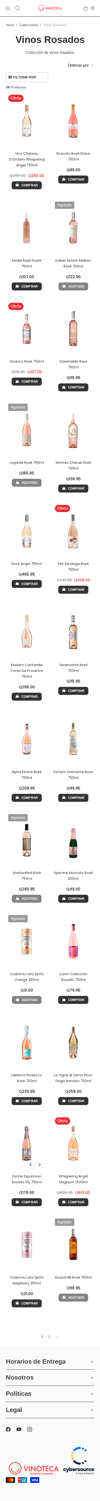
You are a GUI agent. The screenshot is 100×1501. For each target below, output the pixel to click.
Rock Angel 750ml (27, 563)
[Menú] (8, 8)
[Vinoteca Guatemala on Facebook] (11, 1429)
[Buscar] (17, 8)
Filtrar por (24, 77)
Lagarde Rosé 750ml (27, 462)
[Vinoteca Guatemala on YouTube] (22, 1429)
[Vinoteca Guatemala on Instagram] (32, 1429)
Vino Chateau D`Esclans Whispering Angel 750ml (27, 159)
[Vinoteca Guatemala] (50, 8)
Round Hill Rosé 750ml (73, 1277)
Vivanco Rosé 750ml (27, 361)
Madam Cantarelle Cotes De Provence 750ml (26, 670)
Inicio (10, 25)
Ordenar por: (77, 65)
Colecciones (28, 25)
